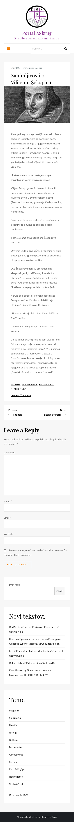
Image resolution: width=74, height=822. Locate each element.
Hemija (13, 725)
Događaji (14, 710)
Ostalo (13, 761)
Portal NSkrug (37, 33)
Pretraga (14, 584)
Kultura (15, 384)
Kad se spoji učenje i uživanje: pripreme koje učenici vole (34, 629)
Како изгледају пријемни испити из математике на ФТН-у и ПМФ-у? (30, 672)
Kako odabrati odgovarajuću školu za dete (33, 662)
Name (8, 501)
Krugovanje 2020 (18, 795)
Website (8, 533)
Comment (9, 452)
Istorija (13, 732)
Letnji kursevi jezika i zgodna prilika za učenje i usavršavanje (36, 653)
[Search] (65, 49)
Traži (59, 590)
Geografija (15, 717)
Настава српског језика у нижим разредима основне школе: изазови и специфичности (35, 641)
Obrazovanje (30, 384)
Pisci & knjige (46, 384)
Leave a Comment (21, 395)
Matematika (15, 747)
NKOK (17, 67)
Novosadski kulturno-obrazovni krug (37, 816)
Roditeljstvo (16, 776)
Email (7, 517)
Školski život (18, 389)
